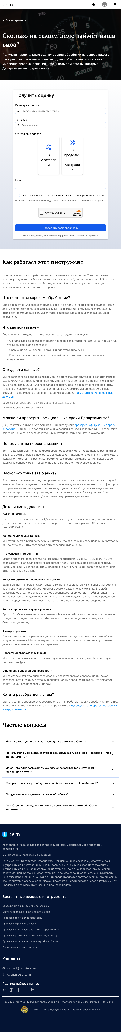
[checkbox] (18, 195)
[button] (93, 4)
